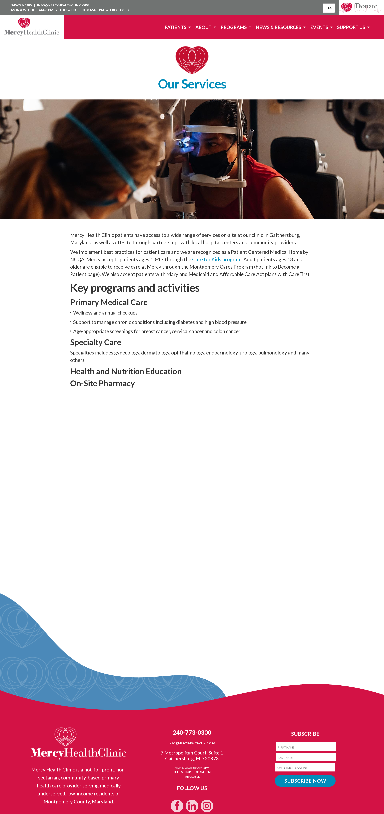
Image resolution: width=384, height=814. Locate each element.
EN (329, 8)
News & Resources (279, 27)
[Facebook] (177, 806)
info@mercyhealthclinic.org (63, 5)
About (203, 27)
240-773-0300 (21, 5)
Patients (176, 27)
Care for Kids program (216, 259)
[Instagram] (207, 806)
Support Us (351, 27)
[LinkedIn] (192, 806)
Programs (234, 27)
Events (319, 27)
